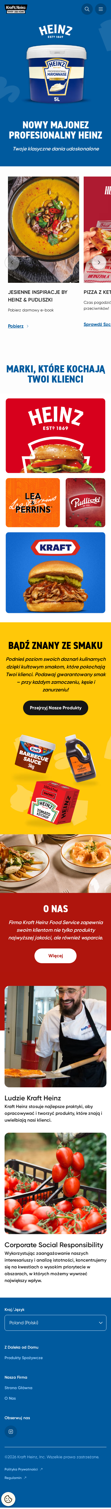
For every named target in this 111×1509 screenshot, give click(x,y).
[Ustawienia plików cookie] (8, 1499)
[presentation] (99, 262)
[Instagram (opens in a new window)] (11, 1431)
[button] (87, 9)
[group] (58, 255)
